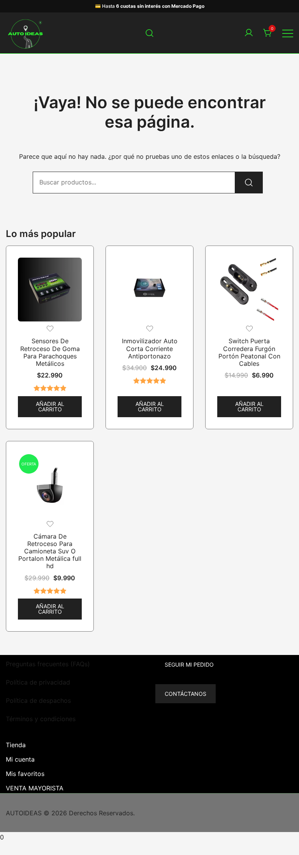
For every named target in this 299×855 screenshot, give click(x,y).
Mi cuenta (20, 759)
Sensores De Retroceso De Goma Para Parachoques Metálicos (50, 352)
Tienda (16, 745)
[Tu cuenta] (248, 33)
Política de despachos (38, 700)
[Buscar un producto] (150, 33)
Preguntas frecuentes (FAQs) (48, 664)
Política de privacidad (38, 682)
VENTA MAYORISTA (34, 788)
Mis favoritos (25, 774)
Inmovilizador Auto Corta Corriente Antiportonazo (150, 348)
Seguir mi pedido (189, 664)
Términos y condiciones (41, 719)
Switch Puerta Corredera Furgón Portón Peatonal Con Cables (249, 352)
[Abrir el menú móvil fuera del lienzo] (287, 33)
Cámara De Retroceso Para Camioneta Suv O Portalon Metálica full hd (49, 551)
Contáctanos (185, 693)
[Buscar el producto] (249, 182)
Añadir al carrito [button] (50, 406)
